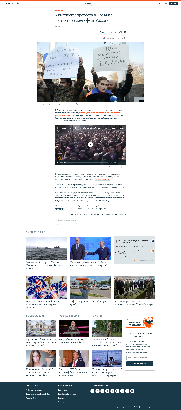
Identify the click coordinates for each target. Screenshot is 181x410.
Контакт (29, 402)
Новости (59, 10)
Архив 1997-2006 (32, 398)
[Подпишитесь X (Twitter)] (102, 391)
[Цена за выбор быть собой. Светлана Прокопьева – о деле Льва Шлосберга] (41, 358)
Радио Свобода (64, 131)
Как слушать (62, 390)
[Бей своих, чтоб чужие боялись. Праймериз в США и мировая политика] (46, 287)
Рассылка (61, 398)
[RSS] (122, 391)
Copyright (61, 402)
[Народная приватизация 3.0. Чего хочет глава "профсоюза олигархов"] (90, 248)
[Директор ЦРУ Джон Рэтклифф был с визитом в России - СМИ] (74, 358)
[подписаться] (132, 391)
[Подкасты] (127, 391)
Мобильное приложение (35, 390)
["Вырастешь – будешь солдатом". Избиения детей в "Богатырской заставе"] (107, 328)
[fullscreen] (124, 162)
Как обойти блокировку (67, 394)
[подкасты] (166, 3)
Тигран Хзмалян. (102, 179)
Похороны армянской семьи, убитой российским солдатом (83, 128)
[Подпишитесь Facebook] (97, 391)
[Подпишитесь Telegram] (112, 391)
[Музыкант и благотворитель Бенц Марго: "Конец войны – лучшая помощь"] (41, 328)
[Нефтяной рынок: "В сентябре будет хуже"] (90, 287)
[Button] (103, 32)
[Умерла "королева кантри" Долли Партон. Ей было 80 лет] (74, 328)
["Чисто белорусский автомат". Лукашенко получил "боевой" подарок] (134, 287)
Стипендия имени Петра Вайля (38, 394)
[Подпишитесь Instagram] (117, 391)
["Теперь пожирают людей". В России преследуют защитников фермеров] (107, 358)
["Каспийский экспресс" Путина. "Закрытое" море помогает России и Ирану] (46, 248)
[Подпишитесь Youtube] (107, 391)
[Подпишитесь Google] (92, 391)
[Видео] (159, 3)
